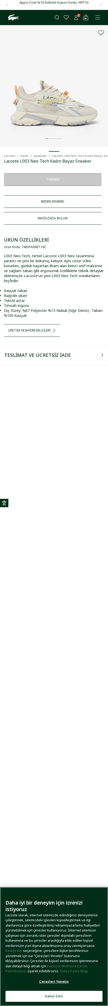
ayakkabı (40, 156)
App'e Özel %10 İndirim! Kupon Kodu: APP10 (53, 2)
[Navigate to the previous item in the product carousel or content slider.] (7, 5)
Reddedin (14, 950)
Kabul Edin (54, 996)
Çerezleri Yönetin (54, 981)
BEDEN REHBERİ (52, 201)
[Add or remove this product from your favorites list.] (101, 33)
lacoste (9, 156)
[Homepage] (13, 17)
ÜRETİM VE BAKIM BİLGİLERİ (29, 330)
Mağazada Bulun (53, 218)
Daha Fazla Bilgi (74, 971)
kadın (24, 156)
